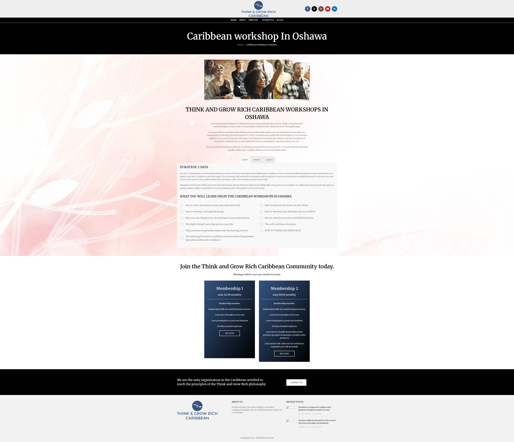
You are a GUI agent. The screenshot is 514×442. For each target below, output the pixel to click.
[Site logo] (258, 8)
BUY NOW (229, 333)
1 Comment (316, 414)
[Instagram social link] (321, 9)
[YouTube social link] (327, 9)
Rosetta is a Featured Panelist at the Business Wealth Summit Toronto (314, 408)
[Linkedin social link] (334, 9)
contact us (296, 382)
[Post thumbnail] (291, 410)
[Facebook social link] (307, 9)
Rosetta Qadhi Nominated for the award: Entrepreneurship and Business (317, 421)
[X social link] (314, 9)
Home (240, 45)
